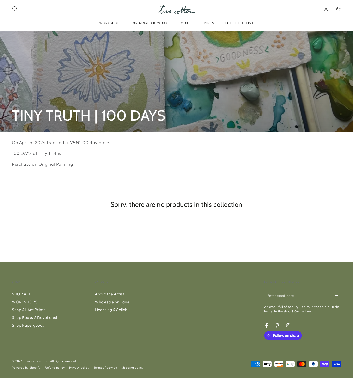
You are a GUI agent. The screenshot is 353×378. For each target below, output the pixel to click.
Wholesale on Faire (112, 301)
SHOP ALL (21, 294)
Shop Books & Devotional (34, 317)
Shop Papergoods (28, 325)
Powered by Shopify (26, 367)
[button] (14, 9)
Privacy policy (79, 367)
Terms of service (105, 367)
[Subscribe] (338, 295)
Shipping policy (132, 367)
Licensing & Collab (111, 309)
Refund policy (55, 367)
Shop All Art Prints (28, 309)
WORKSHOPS (24, 301)
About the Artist (109, 294)
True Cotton (32, 361)
